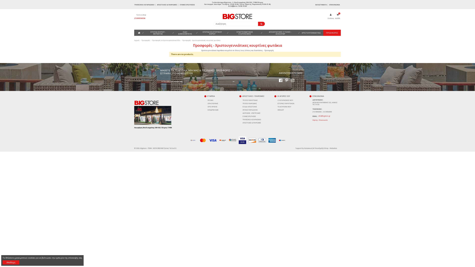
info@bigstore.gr (324, 116)
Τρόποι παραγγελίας (250, 100)
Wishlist (281, 110)
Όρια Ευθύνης (213, 103)
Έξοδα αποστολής (250, 107)
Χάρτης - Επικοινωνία (320, 120)
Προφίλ (210, 100)
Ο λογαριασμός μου (285, 100)
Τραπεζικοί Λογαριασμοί (144, 5)
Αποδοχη (11, 262)
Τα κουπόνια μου (284, 107)
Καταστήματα (321, 5)
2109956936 (139, 18)
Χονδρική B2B (213, 110)
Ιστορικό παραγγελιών (286, 103)
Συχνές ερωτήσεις (187, 5)
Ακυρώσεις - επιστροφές (251, 113)
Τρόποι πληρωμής (250, 103)
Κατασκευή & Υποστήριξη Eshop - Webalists (320, 148)
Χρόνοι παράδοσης (250, 110)
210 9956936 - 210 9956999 (322, 112)
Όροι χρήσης (212, 107)
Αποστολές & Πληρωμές (167, 5)
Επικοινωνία (334, 5)
